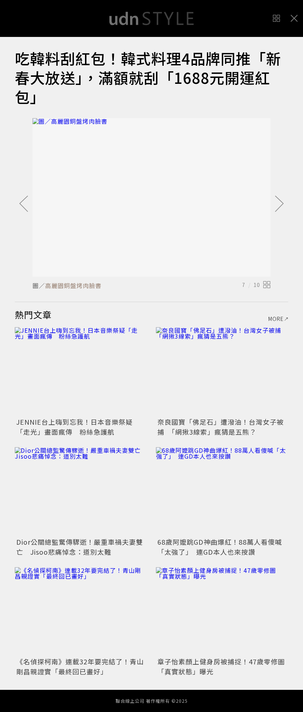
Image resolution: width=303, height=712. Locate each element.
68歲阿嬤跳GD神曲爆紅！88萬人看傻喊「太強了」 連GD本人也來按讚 (219, 547)
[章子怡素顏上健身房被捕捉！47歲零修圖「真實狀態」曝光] (222, 611)
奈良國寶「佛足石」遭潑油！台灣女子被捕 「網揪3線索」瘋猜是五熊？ (220, 427)
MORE (276, 318)
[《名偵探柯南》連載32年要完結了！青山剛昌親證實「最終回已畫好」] (81, 611)
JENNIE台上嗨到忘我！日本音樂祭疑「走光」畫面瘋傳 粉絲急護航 (74, 427)
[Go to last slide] (24, 204)
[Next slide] (279, 204)
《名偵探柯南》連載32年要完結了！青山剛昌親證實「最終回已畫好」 (80, 666)
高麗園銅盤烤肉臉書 (73, 285)
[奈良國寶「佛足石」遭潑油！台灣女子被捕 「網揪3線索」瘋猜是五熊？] (222, 371)
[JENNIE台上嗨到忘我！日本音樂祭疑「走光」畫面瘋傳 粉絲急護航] (81, 371)
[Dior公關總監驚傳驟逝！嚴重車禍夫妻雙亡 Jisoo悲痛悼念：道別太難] (81, 491)
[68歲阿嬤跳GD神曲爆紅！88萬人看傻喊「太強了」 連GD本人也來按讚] (222, 491)
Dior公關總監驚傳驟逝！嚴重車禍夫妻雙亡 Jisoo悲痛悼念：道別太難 (79, 547)
